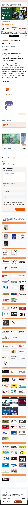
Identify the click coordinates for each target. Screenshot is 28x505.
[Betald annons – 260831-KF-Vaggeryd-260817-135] (6, 253)
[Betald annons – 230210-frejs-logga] (14, 322)
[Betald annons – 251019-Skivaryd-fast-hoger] (14, 458)
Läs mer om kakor (6, 498)
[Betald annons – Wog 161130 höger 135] (14, 380)
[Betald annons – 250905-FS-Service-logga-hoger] (6, 276)
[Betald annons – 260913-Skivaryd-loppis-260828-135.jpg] (6, 243)
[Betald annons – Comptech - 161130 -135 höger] (22, 391)
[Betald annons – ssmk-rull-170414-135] (22, 432)
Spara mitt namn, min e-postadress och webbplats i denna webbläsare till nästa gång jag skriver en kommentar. (13, 204)
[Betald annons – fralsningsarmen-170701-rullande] (22, 346)
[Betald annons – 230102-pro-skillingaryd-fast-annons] (6, 458)
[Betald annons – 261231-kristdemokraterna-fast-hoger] (6, 411)
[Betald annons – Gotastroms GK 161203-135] (14, 432)
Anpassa (23, 498)
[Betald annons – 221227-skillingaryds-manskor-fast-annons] (6, 447)
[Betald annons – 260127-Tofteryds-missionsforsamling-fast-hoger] (22, 357)
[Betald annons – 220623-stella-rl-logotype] (22, 331)
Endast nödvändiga (7, 501)
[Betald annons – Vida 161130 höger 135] (6, 391)
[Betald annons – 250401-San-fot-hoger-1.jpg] (6, 299)
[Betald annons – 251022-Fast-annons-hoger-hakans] (6, 294)
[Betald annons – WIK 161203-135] (22, 427)
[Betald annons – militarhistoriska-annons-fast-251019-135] (6, 452)
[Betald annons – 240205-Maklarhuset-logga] (14, 331)
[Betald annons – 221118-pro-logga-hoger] (14, 465)
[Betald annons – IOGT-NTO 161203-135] (6, 465)
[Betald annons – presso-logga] (14, 385)
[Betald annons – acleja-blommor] (6, 314)
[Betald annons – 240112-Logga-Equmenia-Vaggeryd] (14, 346)
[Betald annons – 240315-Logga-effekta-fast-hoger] (22, 281)
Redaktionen (9, 94)
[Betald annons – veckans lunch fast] (14, 267)
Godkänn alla (18, 501)
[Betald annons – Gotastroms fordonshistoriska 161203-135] (22, 452)
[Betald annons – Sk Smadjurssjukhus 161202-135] (14, 299)
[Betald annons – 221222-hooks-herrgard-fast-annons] (14, 261)
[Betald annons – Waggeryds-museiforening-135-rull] (22, 465)
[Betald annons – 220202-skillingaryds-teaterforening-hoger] (22, 459)
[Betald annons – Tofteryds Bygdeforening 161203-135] (6, 470)
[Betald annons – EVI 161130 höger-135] (6, 380)
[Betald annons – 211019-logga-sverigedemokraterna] (14, 400)
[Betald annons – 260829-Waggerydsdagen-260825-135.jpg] (22, 237)
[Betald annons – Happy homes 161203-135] (14, 314)
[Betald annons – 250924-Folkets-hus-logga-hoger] (6, 323)
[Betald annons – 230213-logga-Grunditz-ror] (6, 281)
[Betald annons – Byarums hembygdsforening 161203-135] (14, 470)
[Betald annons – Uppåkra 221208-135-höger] (6, 385)
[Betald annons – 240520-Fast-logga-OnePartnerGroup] (6, 337)
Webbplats (5, 196)
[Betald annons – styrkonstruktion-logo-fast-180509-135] (22, 385)
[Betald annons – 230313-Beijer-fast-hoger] (14, 308)
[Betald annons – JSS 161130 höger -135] (22, 380)
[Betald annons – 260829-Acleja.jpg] (6, 227)
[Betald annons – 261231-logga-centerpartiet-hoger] (6, 401)
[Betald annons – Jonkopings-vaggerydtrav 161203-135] (22, 421)
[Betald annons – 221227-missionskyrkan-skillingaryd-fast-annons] (6, 351)
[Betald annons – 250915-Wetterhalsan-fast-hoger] (6, 287)
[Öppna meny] (25, 36)
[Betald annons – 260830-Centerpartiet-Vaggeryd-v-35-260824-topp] (14, 13)
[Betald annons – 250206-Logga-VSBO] (6, 331)
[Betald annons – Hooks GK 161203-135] (6, 438)
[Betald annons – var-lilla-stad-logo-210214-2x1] (22, 314)
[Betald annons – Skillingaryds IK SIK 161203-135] (6, 427)
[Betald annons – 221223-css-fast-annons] (14, 281)
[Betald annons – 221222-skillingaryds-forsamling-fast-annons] (6, 357)
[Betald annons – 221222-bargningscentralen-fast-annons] (14, 371)
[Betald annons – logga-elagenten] (22, 308)
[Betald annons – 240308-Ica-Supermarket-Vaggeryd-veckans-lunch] (22, 261)
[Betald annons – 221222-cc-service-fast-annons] (22, 371)
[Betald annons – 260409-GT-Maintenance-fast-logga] (5, 28)
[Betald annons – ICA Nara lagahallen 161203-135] (6, 261)
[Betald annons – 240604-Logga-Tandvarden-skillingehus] (14, 276)
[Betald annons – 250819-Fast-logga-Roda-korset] (6, 308)
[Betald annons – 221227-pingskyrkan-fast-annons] (14, 351)
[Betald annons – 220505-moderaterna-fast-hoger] (14, 411)
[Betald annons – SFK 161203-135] (6, 432)
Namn (4, 185)
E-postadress (6, 191)
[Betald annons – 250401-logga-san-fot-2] (22, 288)
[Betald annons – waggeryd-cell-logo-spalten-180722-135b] (14, 391)
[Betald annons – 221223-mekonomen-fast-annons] (6, 371)
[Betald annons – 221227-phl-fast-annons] (22, 28)
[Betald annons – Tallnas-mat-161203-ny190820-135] (6, 267)
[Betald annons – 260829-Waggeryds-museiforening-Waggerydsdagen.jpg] (14, 237)
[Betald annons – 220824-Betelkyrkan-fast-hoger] (22, 351)
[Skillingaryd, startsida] (14, 36)
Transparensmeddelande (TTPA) (8, 24)
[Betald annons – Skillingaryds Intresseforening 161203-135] (14, 447)
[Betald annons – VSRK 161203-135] (14, 421)
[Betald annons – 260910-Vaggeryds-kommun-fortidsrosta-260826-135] (14, 253)
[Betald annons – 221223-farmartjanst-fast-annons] (22, 294)
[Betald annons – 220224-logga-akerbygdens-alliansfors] (6, 346)
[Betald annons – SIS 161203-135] (14, 427)
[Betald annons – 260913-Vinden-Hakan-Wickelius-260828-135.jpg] (6, 237)
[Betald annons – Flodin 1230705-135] (14, 337)
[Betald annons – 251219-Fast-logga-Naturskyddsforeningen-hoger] (22, 447)
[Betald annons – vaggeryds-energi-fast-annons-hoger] (6, 479)
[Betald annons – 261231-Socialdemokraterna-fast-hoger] (22, 401)
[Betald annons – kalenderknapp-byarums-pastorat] (14, 28)
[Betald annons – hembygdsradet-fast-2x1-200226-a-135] (14, 452)
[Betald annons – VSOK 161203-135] (6, 421)
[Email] (6, 108)
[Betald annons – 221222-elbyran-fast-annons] (14, 294)
